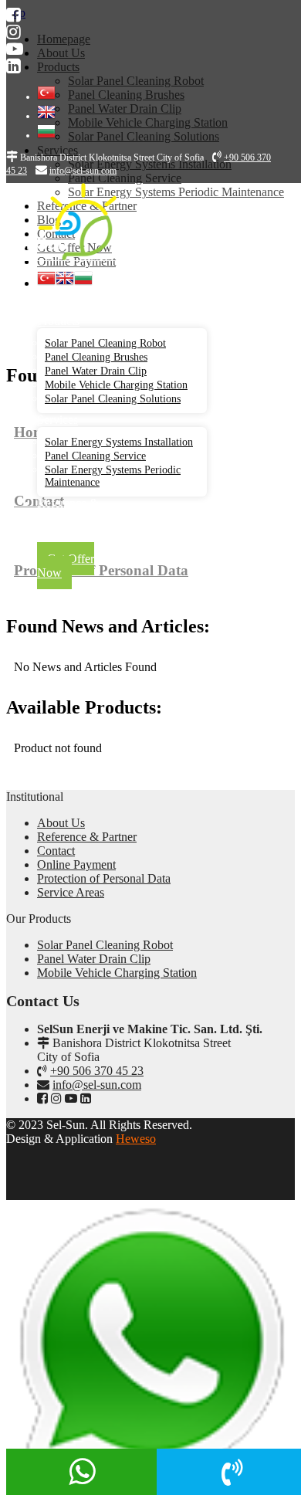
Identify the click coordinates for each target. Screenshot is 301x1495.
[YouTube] (14, 49)
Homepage (63, 293)
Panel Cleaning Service (95, 456)
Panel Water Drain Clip (96, 371)
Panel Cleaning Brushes (96, 357)
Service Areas (70, 892)
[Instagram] (13, 32)
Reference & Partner (68, 510)
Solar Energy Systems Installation (119, 442)
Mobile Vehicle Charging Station (116, 385)
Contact (56, 850)
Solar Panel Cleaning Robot (105, 343)
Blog (49, 530)
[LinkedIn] (13, 66)
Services (57, 419)
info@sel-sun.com (96, 1084)
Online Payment (76, 864)
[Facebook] (13, 15)
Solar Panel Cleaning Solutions (113, 399)
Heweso (136, 1138)
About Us (61, 307)
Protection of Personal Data (104, 878)
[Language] (46, 96)
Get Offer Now (65, 565)
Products (58, 320)
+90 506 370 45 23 (97, 1070)
